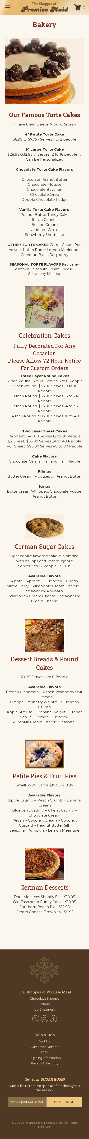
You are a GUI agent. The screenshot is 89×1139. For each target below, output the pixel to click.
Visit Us (44, 1041)
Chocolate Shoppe (44, 998)
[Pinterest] (44, 1018)
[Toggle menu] (13, 7)
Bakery (44, 1004)
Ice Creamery (44, 1009)
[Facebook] (53, 1018)
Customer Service (45, 1047)
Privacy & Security (44, 1063)
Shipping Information (44, 1058)
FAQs (44, 1052)
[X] (35, 1018)
